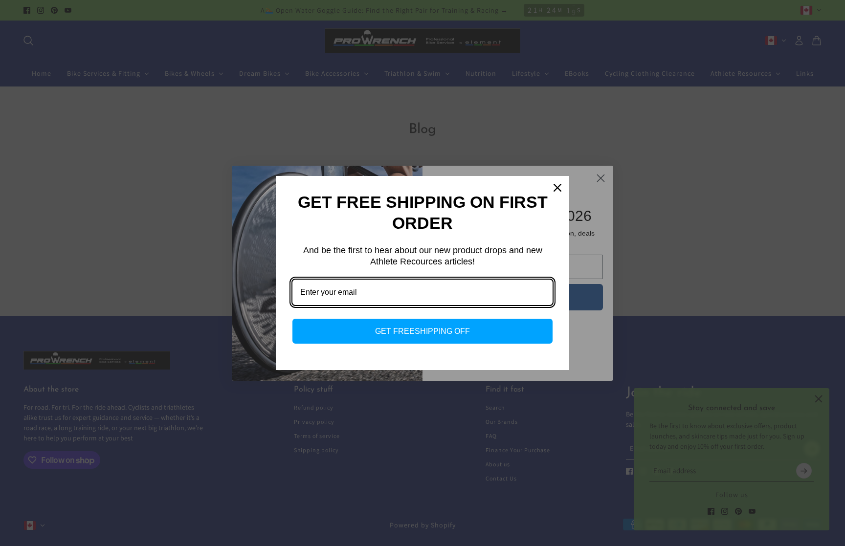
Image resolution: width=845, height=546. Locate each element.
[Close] (557, 187)
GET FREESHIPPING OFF (422, 331)
